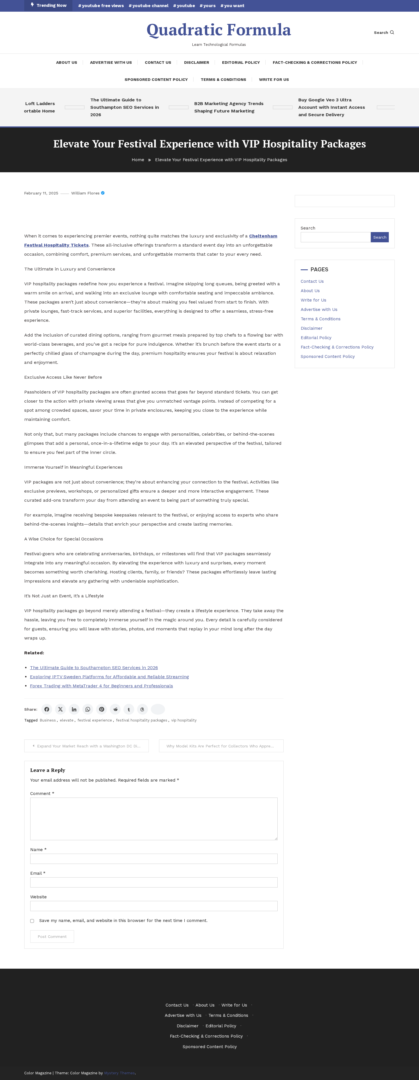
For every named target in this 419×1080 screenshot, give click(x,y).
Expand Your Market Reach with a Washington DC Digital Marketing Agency (93, 746)
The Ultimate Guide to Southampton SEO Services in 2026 (116, 107)
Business (48, 720)
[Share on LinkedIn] (74, 709)
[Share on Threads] (142, 709)
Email (38, 873)
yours (210, 5)
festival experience (95, 720)
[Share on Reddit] (115, 709)
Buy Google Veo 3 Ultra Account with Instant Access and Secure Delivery (323, 107)
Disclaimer (196, 62)
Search (381, 32)
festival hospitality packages (141, 720)
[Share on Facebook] (46, 709)
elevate (67, 720)
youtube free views (103, 5)
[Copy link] (158, 709)
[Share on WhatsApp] (87, 709)
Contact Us (158, 62)
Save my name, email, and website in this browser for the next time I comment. (123, 920)
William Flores (85, 193)
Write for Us (274, 79)
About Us (66, 62)
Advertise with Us (111, 62)
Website (38, 896)
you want (234, 5)
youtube (186, 5)
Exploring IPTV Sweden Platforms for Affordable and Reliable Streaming (109, 676)
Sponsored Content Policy (156, 79)
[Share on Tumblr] (128, 709)
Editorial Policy (241, 62)
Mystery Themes (119, 1073)
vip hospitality (184, 720)
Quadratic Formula (219, 29)
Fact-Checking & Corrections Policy (315, 62)
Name (38, 849)
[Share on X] (60, 709)
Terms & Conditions (223, 79)
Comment (42, 793)
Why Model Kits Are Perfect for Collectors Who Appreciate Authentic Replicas (225, 746)
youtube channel (150, 5)
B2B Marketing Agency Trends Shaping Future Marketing (220, 107)
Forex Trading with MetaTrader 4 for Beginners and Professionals (101, 685)
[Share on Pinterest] (101, 709)
